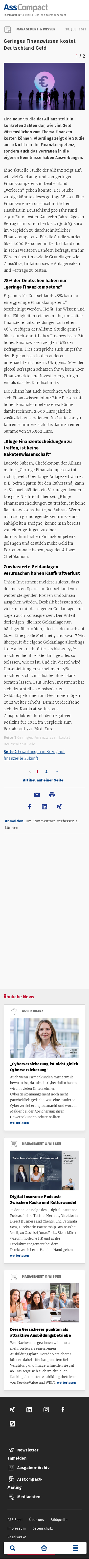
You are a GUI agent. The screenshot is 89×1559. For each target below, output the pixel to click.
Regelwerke (16, 1537)
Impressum (16, 1528)
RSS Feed (15, 1520)
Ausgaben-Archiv (33, 1467)
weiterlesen (19, 1123)
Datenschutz (42, 1528)
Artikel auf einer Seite (43, 780)
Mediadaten (28, 1496)
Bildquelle (59, 1520)
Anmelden (14, 821)
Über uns (36, 1520)
